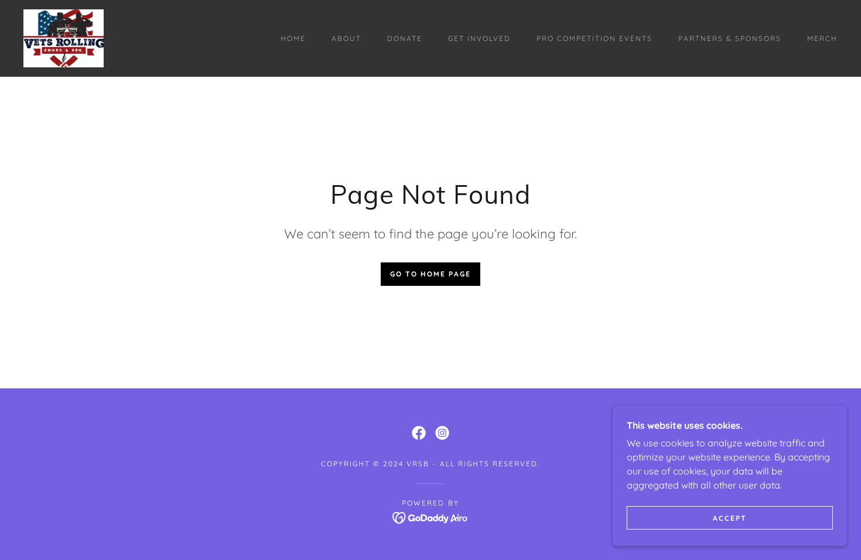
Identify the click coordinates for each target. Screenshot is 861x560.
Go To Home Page (430, 273)
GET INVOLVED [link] (479, 38)
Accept (730, 518)
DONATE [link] (404, 38)
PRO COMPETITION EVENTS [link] (594, 38)
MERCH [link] (822, 38)
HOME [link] (293, 38)
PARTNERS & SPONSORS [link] (729, 38)
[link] (63, 37)
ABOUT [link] (346, 38)
